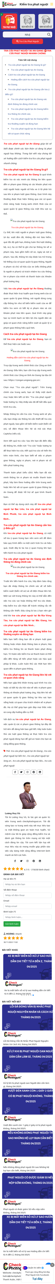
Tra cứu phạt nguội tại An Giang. (27, 69)
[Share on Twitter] (21, 772)
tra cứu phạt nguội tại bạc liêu (28, 760)
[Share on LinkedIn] (40, 772)
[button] (21, 995)
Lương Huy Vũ (12, 813)
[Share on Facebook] (15, 772)
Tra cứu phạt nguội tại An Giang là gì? (27, 65)
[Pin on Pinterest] (34, 772)
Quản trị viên (34, 1267)
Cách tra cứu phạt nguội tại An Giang (26, 74)
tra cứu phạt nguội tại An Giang (26, 751)
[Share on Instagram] (27, 772)
